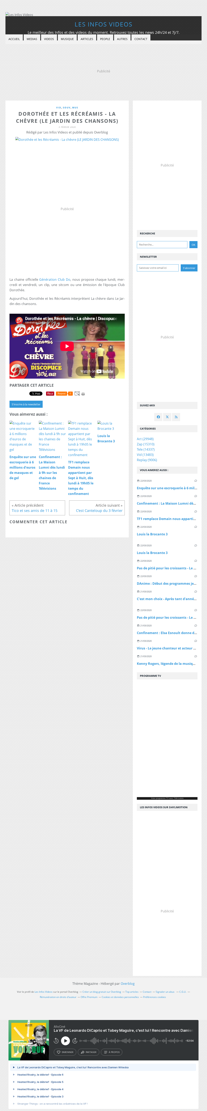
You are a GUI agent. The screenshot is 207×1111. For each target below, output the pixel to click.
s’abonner (67, 1052)
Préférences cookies (154, 997)
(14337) (146, 449)
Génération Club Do (54, 279)
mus (75, 107)
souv (67, 107)
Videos (49, 39)
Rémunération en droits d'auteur (58, 997)
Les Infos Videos (103, 24)
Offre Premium (89, 997)
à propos (114, 1052)
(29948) (145, 439)
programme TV (162, 798)
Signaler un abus (165, 991)
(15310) (145, 444)
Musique (67, 39)
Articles (87, 39)
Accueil (14, 39)
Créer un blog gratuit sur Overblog (101, 991)
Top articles (131, 991)
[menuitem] (14, 39)
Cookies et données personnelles (120, 997)
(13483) (145, 454)
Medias (32, 39)
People (105, 39)
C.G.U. (182, 991)
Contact (140, 39)
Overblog (128, 983)
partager (91, 1052)
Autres (122, 39)
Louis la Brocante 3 (152, 534)
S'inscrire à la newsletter (26, 404)
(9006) (147, 460)
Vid (58, 107)
